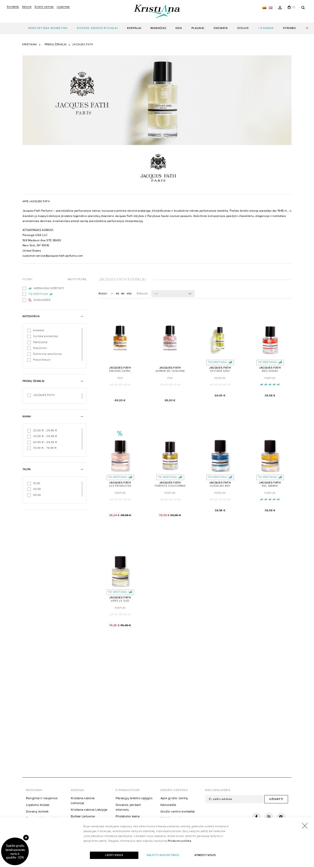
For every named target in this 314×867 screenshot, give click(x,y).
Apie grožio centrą (174, 798)
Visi (129, 293)
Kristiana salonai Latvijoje (89, 809)
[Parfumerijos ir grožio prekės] (157, 11)
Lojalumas (63, 7)
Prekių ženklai (56, 44)
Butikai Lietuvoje (83, 816)
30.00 (37, 489)
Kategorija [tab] (31, 316)
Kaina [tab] (27, 416)
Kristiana (29, 44)
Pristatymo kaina (128, 816)
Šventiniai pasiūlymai (47, 354)
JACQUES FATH (43, 395)
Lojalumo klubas (38, 805)
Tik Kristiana (38, 294)
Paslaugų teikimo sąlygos (134, 798)
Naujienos (40, 348)
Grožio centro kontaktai (177, 811)
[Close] (26, 837)
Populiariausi (42, 359)
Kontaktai (13, 7)
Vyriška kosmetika (45, 336)
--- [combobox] (156, 294)
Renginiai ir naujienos (42, 798)
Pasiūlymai (40, 342)
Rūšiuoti (142, 293)
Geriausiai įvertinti (49, 288)
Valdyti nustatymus (163, 855)
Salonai (26, 7)
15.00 (36, 483)
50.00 (37, 495)
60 (123, 293)
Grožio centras (44, 7)
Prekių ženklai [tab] (33, 381)
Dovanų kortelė (37, 811)
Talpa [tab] (27, 469)
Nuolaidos (42, 300)
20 (112, 293)
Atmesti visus (205, 855)
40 (118, 293)
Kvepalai (38, 330)
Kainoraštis (168, 805)
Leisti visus (114, 855)
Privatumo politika (179, 841)
